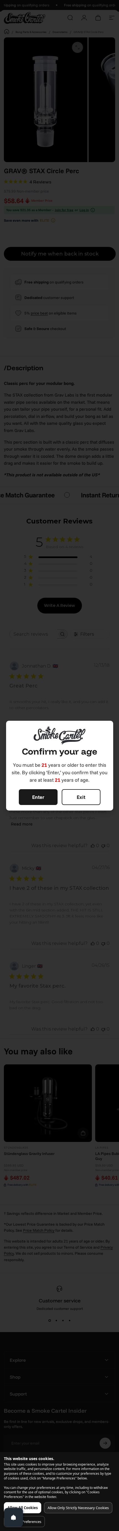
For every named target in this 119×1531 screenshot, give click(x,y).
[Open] (13, 1517)
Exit (81, 797)
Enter (38, 797)
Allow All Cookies (22, 1507)
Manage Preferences (24, 1521)
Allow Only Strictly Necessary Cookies (78, 1507)
